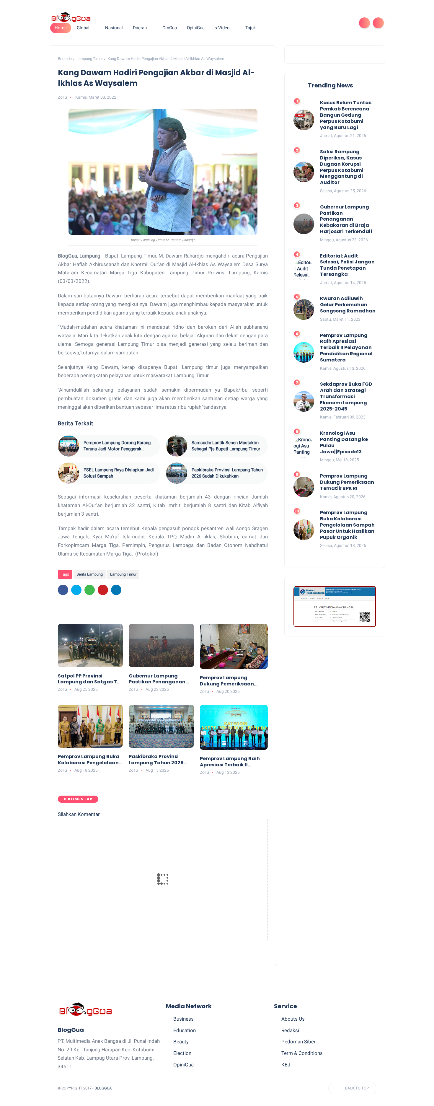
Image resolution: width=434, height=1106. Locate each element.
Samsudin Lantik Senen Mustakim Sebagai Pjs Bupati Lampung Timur (226, 446)
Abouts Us (293, 1019)
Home (61, 27)
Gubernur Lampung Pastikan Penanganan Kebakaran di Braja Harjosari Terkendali (157, 679)
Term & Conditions (302, 1053)
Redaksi (290, 1030)
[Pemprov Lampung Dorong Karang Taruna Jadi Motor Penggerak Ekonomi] (68, 446)
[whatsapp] (318, 23)
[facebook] (299, 23)
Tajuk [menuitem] (250, 27)
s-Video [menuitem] (222, 27)
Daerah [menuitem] (140, 27)
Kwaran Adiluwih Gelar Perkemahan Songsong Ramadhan (348, 305)
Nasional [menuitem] (114, 27)
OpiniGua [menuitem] (196, 27)
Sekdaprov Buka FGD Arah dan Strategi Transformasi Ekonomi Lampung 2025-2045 (346, 396)
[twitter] (309, 23)
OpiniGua (183, 1065)
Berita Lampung (89, 574)
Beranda (65, 58)
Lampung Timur (89, 58)
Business (183, 1019)
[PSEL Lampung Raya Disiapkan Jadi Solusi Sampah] (68, 473)
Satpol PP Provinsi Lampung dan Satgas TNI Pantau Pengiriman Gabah (90, 679)
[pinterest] (328, 23)
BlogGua (103, 1088)
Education (184, 1030)
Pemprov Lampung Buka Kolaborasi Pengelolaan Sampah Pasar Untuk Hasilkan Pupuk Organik (88, 760)
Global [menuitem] (83, 27)
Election (182, 1053)
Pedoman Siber (298, 1042)
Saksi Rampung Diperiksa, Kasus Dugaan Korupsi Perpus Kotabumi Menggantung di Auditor (341, 167)
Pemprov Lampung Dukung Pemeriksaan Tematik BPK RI (227, 681)
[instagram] (337, 23)
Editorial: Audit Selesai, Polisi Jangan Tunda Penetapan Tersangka (347, 265)
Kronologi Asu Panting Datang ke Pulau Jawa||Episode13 (344, 442)
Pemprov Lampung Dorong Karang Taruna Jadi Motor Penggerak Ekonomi (117, 446)
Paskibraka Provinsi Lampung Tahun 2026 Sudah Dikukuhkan (227, 473)
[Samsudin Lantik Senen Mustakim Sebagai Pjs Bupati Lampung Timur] (176, 446)
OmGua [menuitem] (169, 27)
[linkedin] (116, 590)
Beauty (181, 1042)
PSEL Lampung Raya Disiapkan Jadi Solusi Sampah (119, 473)
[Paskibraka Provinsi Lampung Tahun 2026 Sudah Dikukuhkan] (176, 473)
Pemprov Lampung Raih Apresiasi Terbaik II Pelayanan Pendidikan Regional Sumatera (230, 762)
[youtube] (347, 23)
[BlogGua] (70, 17)
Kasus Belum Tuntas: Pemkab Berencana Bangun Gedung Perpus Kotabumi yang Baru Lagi (346, 115)
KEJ (285, 1065)
